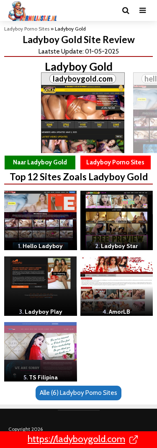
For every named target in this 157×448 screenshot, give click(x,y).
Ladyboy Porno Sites (26, 29)
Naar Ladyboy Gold (40, 162)
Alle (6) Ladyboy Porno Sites (78, 393)
